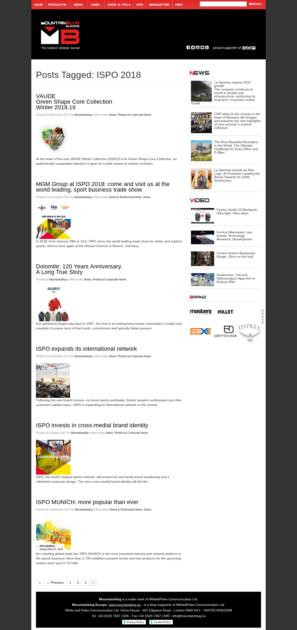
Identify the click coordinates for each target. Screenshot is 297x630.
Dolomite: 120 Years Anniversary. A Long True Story (79, 269)
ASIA (178, 4)
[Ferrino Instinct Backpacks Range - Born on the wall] (202, 258)
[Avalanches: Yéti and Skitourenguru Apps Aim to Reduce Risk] (202, 279)
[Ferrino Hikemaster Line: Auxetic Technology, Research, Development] (202, 237)
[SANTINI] (225, 344)
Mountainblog (83, 114)
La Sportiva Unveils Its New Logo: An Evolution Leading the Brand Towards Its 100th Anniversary (237, 175)
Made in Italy (119, 4)
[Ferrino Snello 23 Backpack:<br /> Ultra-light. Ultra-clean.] (202, 215)
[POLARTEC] (201, 318)
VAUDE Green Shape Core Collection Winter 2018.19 (74, 101)
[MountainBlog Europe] (60, 34)
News (78, 4)
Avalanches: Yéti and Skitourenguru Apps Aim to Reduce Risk (235, 278)
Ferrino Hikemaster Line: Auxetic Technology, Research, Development (234, 235)
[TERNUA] (225, 364)
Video (95, 4)
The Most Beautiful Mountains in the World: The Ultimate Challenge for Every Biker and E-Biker (236, 147)
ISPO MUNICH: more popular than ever (87, 502)
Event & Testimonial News (125, 197)
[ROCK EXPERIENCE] (201, 344)
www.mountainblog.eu (125, 605)
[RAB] (250, 318)
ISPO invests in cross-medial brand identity (92, 425)
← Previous (55, 582)
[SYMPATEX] (201, 364)
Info (140, 4)
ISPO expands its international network (86, 349)
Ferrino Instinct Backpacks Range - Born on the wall (235, 254)
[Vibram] (250, 365)
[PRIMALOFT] (225, 321)
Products (57, 4)
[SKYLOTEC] (250, 344)
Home (38, 4)
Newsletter (159, 4)
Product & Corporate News (134, 114)
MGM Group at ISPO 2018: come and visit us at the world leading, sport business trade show (103, 187)
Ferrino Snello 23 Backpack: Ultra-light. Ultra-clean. (237, 211)
